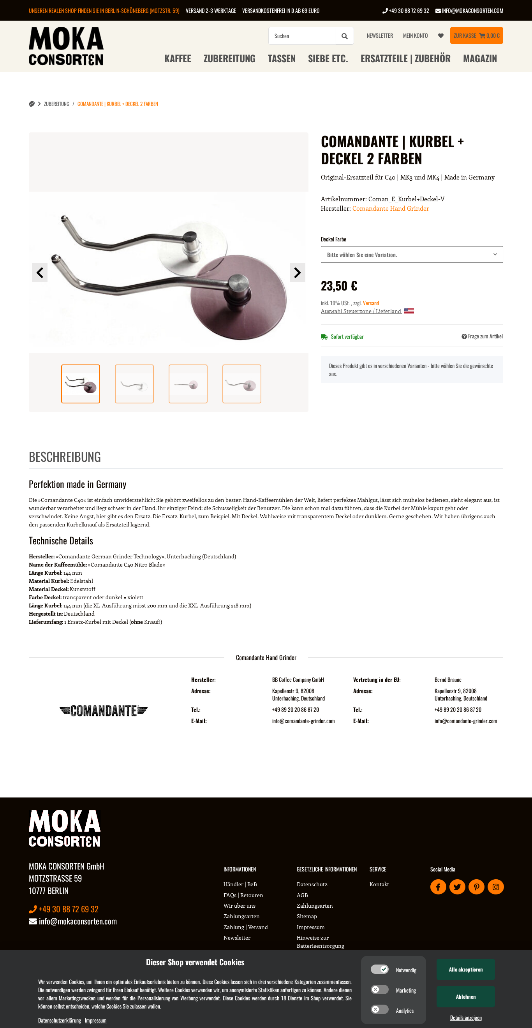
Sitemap (307, 916)
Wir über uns (239, 905)
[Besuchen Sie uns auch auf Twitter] (457, 886)
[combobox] (412, 254)
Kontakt (379, 884)
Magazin (480, 58)
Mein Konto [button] (415, 35)
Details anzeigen (466, 1017)
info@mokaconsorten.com (472, 10)
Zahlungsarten (242, 916)
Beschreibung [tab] (65, 456)
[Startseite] (32, 104)
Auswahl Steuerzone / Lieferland (361, 311)
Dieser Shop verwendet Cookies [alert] (195, 962)
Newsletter (380, 35)
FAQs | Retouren (243, 895)
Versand (371, 303)
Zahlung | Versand (246, 927)
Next (297, 272)
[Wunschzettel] (441, 35)
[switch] (380, 969)
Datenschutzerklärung (59, 1020)
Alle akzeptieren (466, 969)
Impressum (311, 927)
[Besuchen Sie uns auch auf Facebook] (438, 886)
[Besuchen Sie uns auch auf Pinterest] (476, 886)
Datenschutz (312, 884)
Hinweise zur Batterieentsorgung (320, 941)
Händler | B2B (240, 884)
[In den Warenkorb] (35, 128)
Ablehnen (466, 996)
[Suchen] (345, 35)
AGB (302, 895)
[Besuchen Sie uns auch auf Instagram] (496, 886)
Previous (40, 272)
